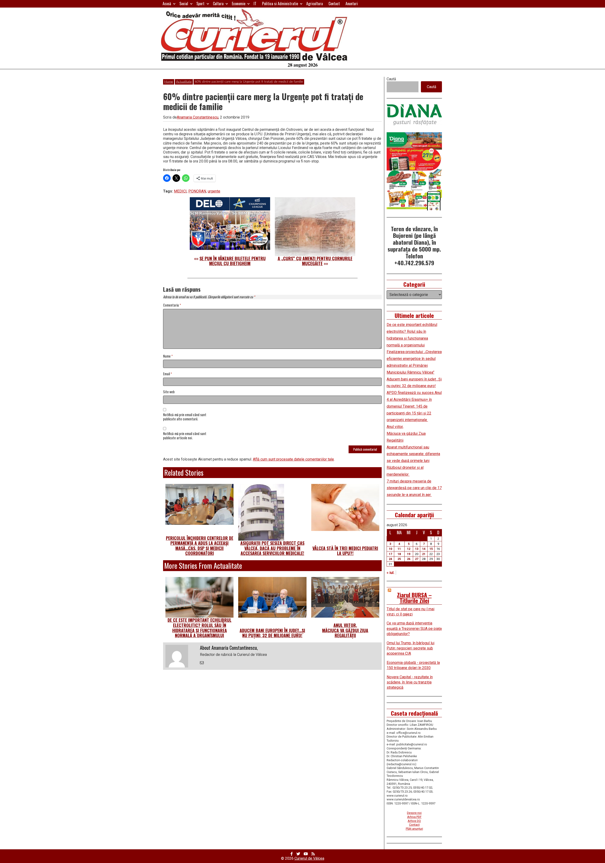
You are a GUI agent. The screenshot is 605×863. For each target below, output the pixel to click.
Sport (200, 3)
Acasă (167, 3)
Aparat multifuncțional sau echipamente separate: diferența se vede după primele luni (413, 454)
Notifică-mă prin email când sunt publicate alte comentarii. (184, 417)
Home (168, 81)
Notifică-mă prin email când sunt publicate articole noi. (184, 436)
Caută (391, 79)
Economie (238, 3)
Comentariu (172, 305)
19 (408, 554)
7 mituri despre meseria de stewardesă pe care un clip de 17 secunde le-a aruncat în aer (414, 488)
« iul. (390, 572)
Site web (169, 392)
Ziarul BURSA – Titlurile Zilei (414, 597)
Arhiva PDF (414, 817)
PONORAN (197, 191)
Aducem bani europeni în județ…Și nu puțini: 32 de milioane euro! (272, 633)
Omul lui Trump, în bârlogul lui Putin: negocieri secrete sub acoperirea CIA (410, 648)
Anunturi (352, 3)
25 (399, 559)
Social (183, 3)
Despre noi (414, 813)
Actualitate (184, 81)
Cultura (218, 3)
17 (390, 554)
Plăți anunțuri (414, 828)
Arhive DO (414, 821)
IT (255, 3)
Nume (168, 356)
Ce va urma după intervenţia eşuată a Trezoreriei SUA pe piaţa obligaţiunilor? (414, 628)
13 (416, 549)
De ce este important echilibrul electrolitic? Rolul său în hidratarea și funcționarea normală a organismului (199, 627)
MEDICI (180, 191)
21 (423, 554)
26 (408, 559)
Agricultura (314, 3)
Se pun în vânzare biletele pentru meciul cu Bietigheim (232, 261)
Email (167, 374)
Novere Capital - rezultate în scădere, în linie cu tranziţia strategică (410, 682)
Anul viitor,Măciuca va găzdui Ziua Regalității (345, 630)
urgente (214, 191)
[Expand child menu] (174, 3)
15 (431, 549)
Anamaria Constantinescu (197, 117)
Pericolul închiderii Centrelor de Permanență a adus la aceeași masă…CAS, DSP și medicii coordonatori (199, 545)
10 (390, 549)
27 (416, 559)
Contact (334, 3)
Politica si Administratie (280, 3)
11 (399, 549)
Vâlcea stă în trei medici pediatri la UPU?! (345, 550)
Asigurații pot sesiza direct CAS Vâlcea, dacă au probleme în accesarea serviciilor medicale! (272, 548)
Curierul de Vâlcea (309, 858)
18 (399, 554)
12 (408, 549)
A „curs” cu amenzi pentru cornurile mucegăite (315, 261)
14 (423, 549)
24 (390, 559)
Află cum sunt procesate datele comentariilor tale (293, 459)
